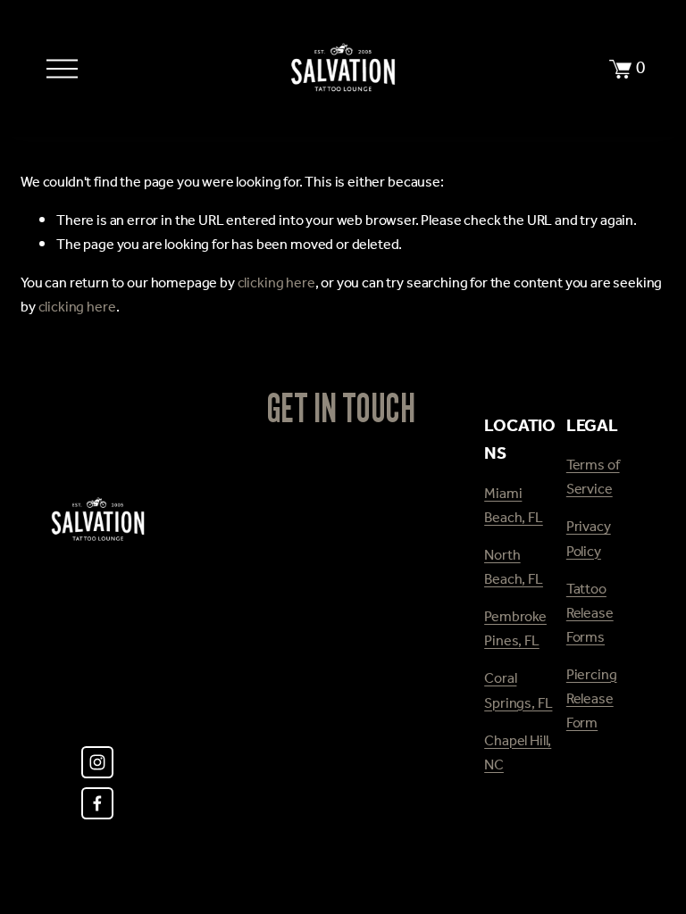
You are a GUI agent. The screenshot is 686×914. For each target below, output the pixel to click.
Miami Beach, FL (513, 507)
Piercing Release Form (591, 700)
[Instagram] (97, 762)
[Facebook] (97, 803)
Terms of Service (593, 478)
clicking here (276, 283)
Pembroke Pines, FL (515, 630)
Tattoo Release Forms (590, 614)
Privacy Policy (588, 540)
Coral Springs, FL (518, 692)
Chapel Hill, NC (517, 754)
